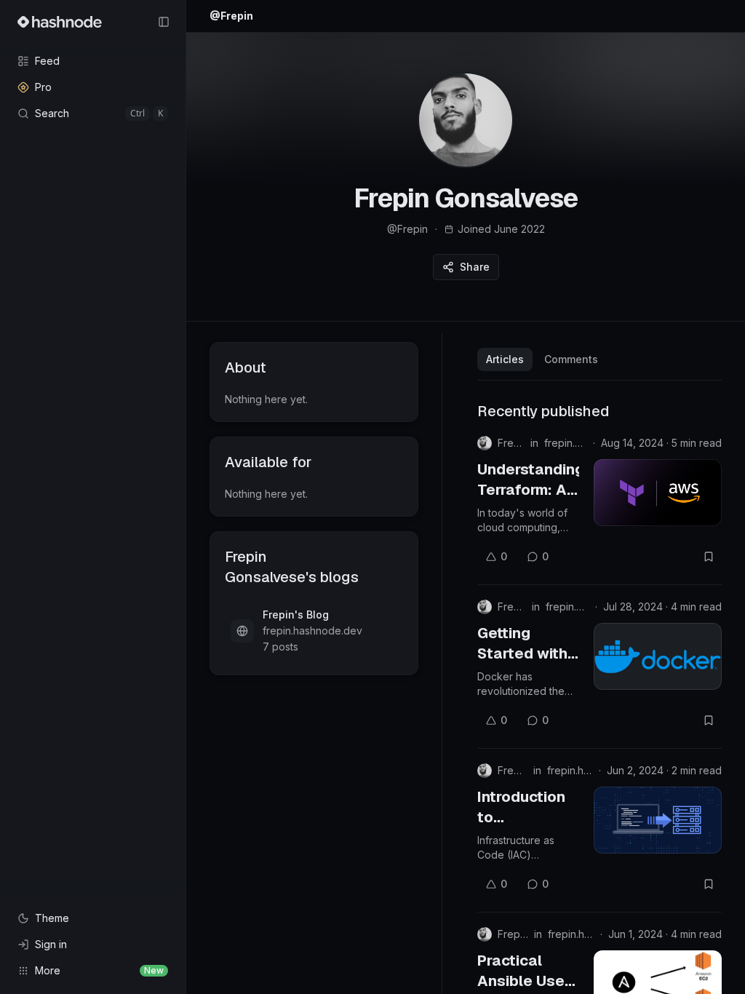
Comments (571, 359)
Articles (505, 359)
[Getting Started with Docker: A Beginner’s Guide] (658, 656)
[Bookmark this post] (709, 557)
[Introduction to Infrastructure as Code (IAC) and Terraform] (658, 820)
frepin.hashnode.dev (565, 443)
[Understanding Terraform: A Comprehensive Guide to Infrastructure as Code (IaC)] (658, 492)
